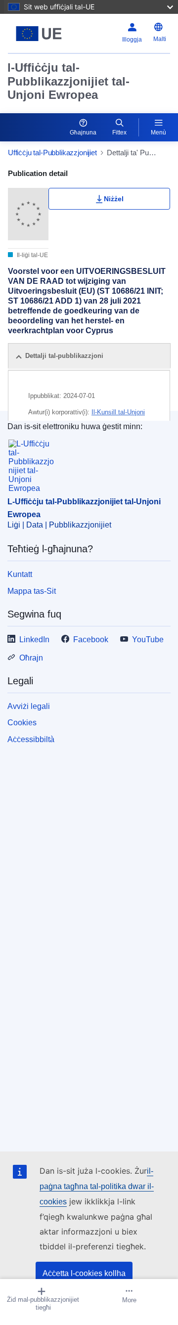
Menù (158, 132)
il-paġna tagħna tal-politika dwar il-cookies (97, 1186)
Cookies (22, 722)
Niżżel (114, 199)
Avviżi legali (28, 706)
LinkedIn (34, 639)
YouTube (148, 639)
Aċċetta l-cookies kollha (84, 1273)
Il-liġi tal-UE (31, 255)
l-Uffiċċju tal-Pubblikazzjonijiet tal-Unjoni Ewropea (68, 81)
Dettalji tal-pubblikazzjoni (64, 355)
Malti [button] (159, 39)
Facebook (90, 639)
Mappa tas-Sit (31, 591)
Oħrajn (31, 658)
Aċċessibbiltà (30, 739)
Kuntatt (19, 574)
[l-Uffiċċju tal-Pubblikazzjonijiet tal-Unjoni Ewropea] (39, 33)
